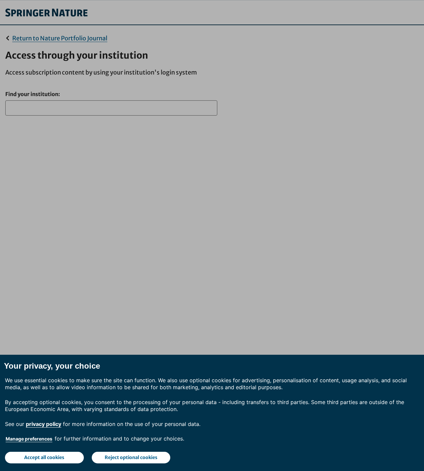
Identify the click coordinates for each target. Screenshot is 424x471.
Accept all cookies (44, 457)
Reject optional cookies (131, 457)
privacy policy (43, 424)
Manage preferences (29, 439)
